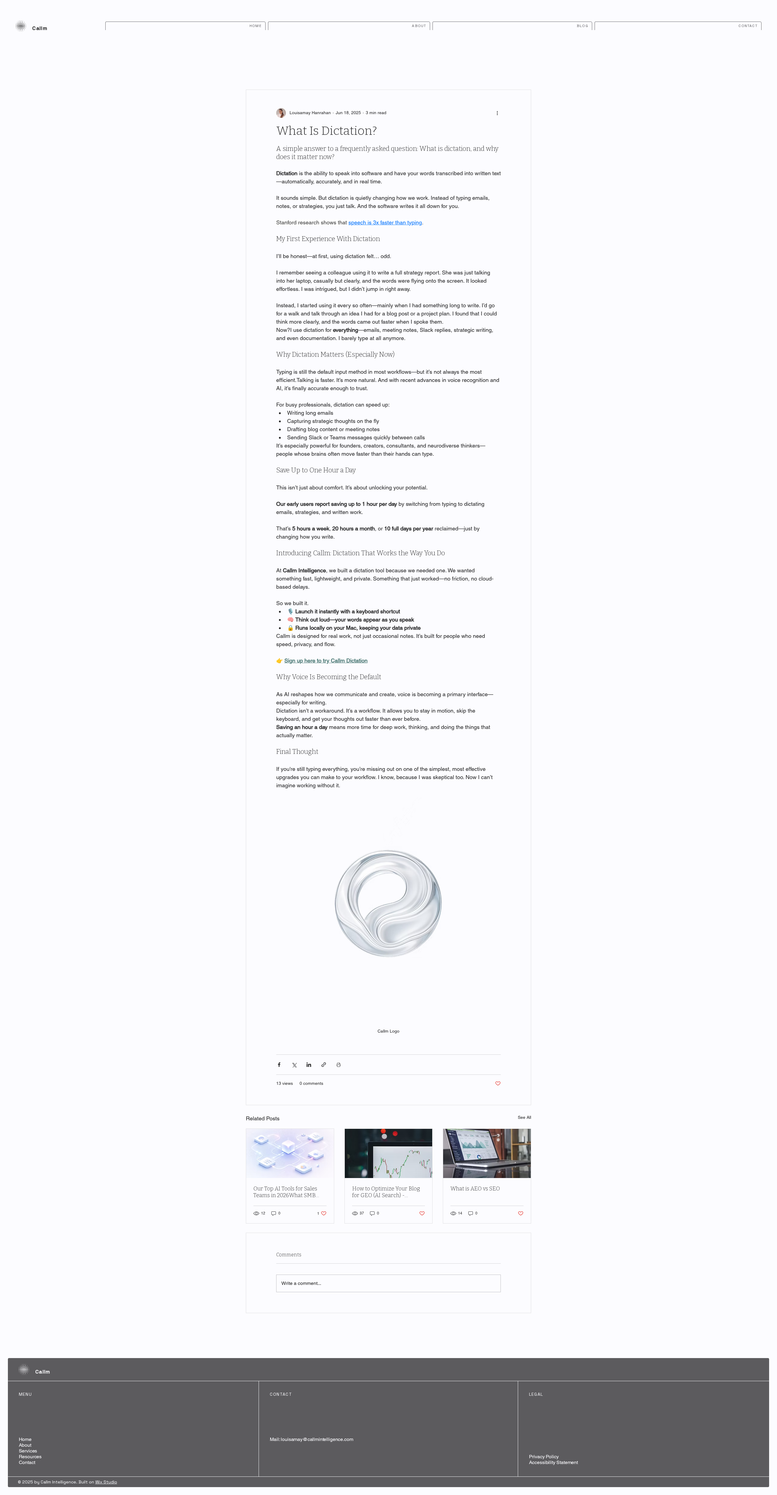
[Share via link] (324, 1065)
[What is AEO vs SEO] (487, 1153)
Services (28, 1451)
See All (524, 1117)
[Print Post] (338, 1065)
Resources (30, 1456)
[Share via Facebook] (279, 1065)
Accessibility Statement (553, 1462)
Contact (27, 1462)
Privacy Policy (544, 1456)
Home (25, 1439)
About (25, 1445)
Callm (39, 28)
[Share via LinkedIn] (309, 1065)
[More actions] (497, 113)
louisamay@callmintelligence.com (317, 1439)
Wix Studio (106, 1482)
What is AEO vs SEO (475, 1188)
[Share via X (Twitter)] (294, 1065)
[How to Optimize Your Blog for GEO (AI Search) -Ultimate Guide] (389, 1153)
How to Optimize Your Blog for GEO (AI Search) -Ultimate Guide (386, 1192)
